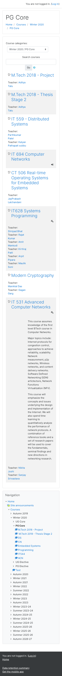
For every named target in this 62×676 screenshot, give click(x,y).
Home (9, 24)
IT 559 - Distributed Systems (30, 121)
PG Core (14, 28)
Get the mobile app (13, 671)
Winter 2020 (37, 24)
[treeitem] (31, 501)
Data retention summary (15, 667)
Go (28, 67)
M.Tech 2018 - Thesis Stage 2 (32, 97)
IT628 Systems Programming (25, 213)
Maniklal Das (15, 286)
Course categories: (16, 43)
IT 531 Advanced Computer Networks (30, 305)
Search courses (31, 57)
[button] (35, 68)
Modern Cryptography (32, 275)
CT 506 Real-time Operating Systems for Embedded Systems (29, 180)
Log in (55, 3)
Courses (21, 24)
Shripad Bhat (15, 231)
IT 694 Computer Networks (27, 157)
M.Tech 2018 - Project (32, 75)
